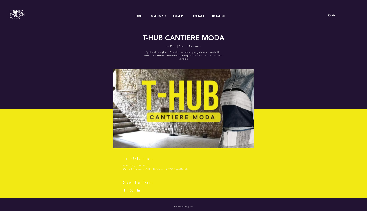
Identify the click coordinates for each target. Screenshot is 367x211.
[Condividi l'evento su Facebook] (124, 190)
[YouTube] (333, 15)
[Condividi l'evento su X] (131, 190)
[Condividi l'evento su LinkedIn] (138, 190)
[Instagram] (329, 15)
